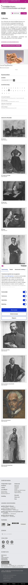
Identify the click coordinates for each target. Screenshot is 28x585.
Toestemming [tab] (4, 269)
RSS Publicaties (4, 559)
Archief (15, 489)
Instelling (3, 496)
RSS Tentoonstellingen (5, 557)
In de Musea (4, 489)
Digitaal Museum (17, 492)
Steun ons (17, 497)
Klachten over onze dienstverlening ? (9, 575)
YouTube (7, 544)
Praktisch (3, 485)
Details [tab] (11, 269)
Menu (3, 13)
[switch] (25, 296)
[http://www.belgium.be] (9, 524)
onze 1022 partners (9, 276)
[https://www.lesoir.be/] (15, 523)
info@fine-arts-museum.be (17, 567)
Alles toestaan (14, 310)
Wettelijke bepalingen (7, 578)
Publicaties (16, 486)
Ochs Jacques (10, 101)
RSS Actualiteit (4, 558)
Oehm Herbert (8, 107)
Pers (15, 499)
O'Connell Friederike (12, 97)
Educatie (16, 495)
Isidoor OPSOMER (6, 117)
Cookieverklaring (6, 580)
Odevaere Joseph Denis (6, 104)
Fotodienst (16, 487)
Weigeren (14, 318)
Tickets (24, 13)
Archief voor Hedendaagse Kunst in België (19, 491)
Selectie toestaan (14, 314)
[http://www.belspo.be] (3, 524)
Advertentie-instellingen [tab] (20, 269)
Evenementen (4, 491)
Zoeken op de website (2, 534)
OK (14, 80)
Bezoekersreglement (5, 493)
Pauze (16, 69)
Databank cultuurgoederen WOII (10, 42)
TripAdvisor (3, 548)
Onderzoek (17, 483)
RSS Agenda (4, 555)
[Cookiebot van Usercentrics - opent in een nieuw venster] (21, 266)
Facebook (3, 544)
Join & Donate (16, 13)
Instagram (12, 544)
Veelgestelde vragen (6, 483)
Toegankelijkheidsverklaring (8, 576)
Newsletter (6, 562)
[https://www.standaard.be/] (23, 524)
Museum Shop (4, 492)
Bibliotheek (16, 485)
